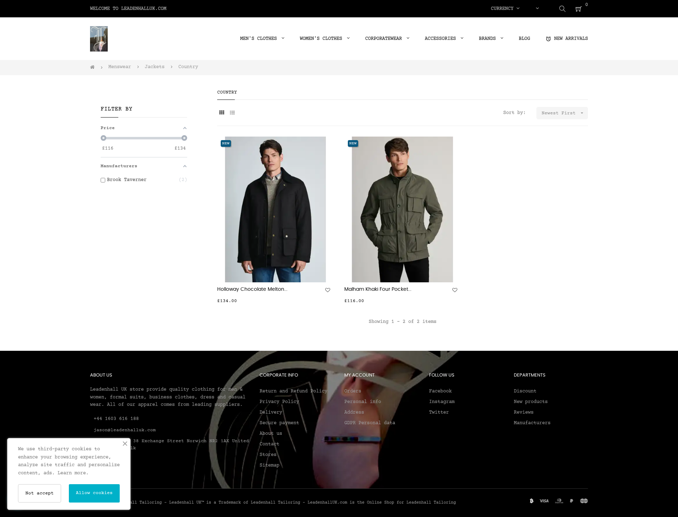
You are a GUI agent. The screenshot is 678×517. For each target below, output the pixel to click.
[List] (232, 113)
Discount (525, 391)
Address (354, 412)
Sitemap (269, 465)
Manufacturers (532, 423)
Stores (268, 455)
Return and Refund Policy (293, 391)
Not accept (39, 493)
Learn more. (73, 473)
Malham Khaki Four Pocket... (377, 289)
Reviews (524, 412)
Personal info (362, 402)
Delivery (271, 412)
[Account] (537, 9)
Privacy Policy (279, 402)
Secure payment (279, 423)
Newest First (563, 113)
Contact (269, 444)
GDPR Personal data (369, 423)
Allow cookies (94, 493)
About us (271, 434)
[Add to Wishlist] (327, 290)
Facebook (440, 391)
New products (531, 402)
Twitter (439, 412)
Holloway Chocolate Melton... (252, 289)
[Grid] (221, 113)
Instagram (441, 402)
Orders (352, 391)
